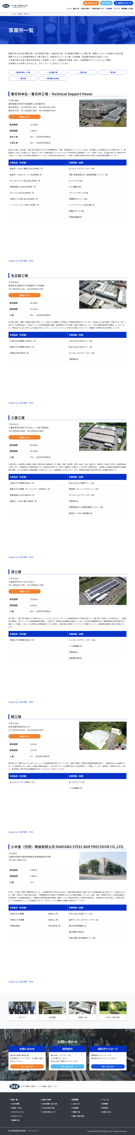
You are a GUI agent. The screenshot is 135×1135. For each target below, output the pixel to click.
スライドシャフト (18, 1112)
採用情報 (124, 8)
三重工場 (83, 72)
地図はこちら (25, 117)
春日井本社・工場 (23, 72)
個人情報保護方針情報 (16, 1130)
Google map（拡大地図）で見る (20, 260)
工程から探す (85, 8)
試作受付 (107, 3)
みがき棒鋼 (15, 1104)
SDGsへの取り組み (113, 1017)
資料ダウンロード (125, 3)
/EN (131, 8)
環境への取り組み (78, 1116)
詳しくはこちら (27, 1066)
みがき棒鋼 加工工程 (49, 1104)
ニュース (117, 8)
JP (129, 8)
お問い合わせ (92, 3)
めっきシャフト (17, 1116)
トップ (69, 8)
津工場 (112, 72)
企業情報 (109, 8)
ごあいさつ (22, 1017)
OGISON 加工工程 (48, 1108)
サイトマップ (33, 1130)
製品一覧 (76, 8)
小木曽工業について (98, 8)
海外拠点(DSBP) (53, 78)
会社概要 (52, 1017)
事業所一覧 (82, 1017)
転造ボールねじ (17, 1108)
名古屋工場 (53, 72)
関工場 (23, 78)
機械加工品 (15, 1120)
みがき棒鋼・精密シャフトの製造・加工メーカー (39, 1086)
